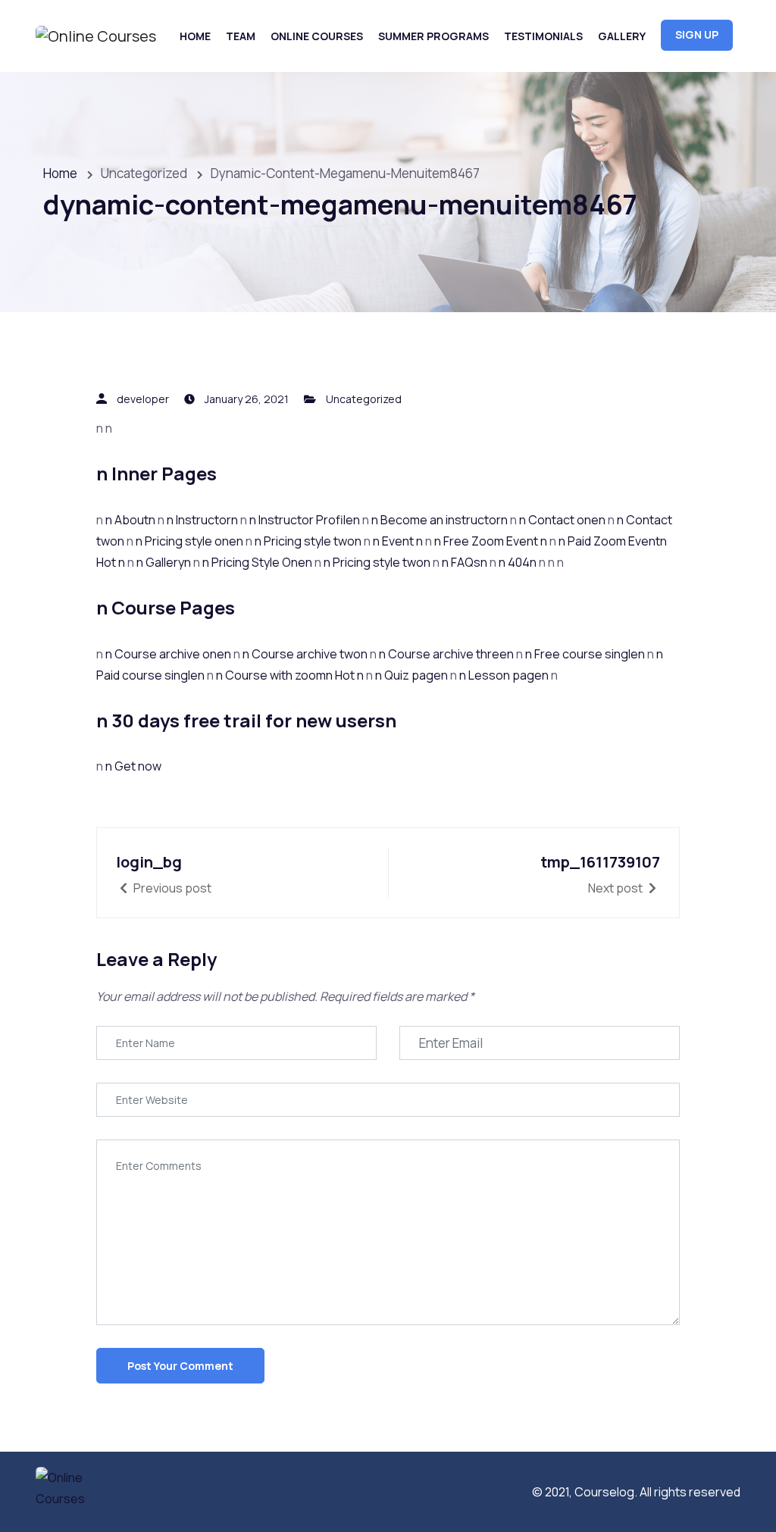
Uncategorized (364, 399)
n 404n (519, 562)
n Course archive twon (306, 654)
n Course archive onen (169, 654)
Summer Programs (433, 36)
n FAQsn (466, 562)
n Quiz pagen (412, 675)
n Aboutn (131, 519)
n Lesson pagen (505, 675)
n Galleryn (164, 562)
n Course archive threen (447, 654)
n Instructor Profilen (305, 519)
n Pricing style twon (309, 541)
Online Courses (317, 36)
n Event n (399, 541)
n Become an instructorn (440, 519)
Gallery (622, 36)
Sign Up (696, 34)
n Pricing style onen (191, 541)
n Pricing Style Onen (258, 562)
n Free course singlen (586, 654)
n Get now (133, 766)
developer (143, 399)
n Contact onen (563, 519)
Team (240, 36)
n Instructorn (203, 519)
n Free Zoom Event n (491, 541)
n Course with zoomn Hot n (291, 675)
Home (195, 36)
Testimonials (543, 36)
